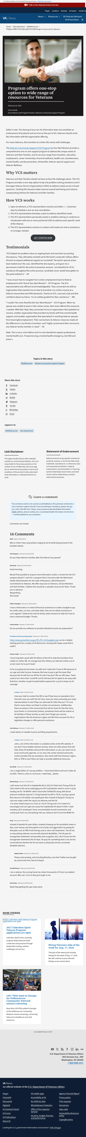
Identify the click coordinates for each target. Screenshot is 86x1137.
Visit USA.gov (55, 1127)
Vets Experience (26, 430)
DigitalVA (6, 1105)
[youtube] (52, 1049)
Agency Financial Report (69, 1093)
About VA (6, 1121)
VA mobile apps (37, 1093)
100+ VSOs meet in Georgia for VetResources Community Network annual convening (21, 999)
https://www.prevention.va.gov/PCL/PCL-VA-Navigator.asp (34, 640)
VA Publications (9, 1117)
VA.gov (5, 1093)
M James (16, 692)
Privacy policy (65, 1097)
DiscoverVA (7, 1101)
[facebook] (67, 1049)
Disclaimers (64, 1105)
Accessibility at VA (38, 1097)
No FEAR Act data (38, 1101)
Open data (63, 1109)
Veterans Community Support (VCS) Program (30, 148)
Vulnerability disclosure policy (69, 1114)
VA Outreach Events (11, 1109)
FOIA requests (65, 1101)
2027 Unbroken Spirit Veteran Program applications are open (18, 930)
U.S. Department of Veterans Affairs (46, 1086)
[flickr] (82, 1049)
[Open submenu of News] (44, 16)
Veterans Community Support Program (49, 363)
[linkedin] (77, 1049)
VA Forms (7, 1113)
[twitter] (57, 1049)
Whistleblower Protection (41, 1105)
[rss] (62, 1049)
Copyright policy (66, 1119)
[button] (42, 5)
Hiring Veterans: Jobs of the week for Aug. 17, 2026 (64, 946)
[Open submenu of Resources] (59, 16)
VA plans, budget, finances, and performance (42, 1117)
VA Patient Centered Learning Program (21, 636)
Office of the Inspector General (40, 1110)
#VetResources (11, 430)
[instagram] (72, 1049)
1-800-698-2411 (75, 1063)
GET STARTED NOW (43, 237)
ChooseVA (7, 1097)
